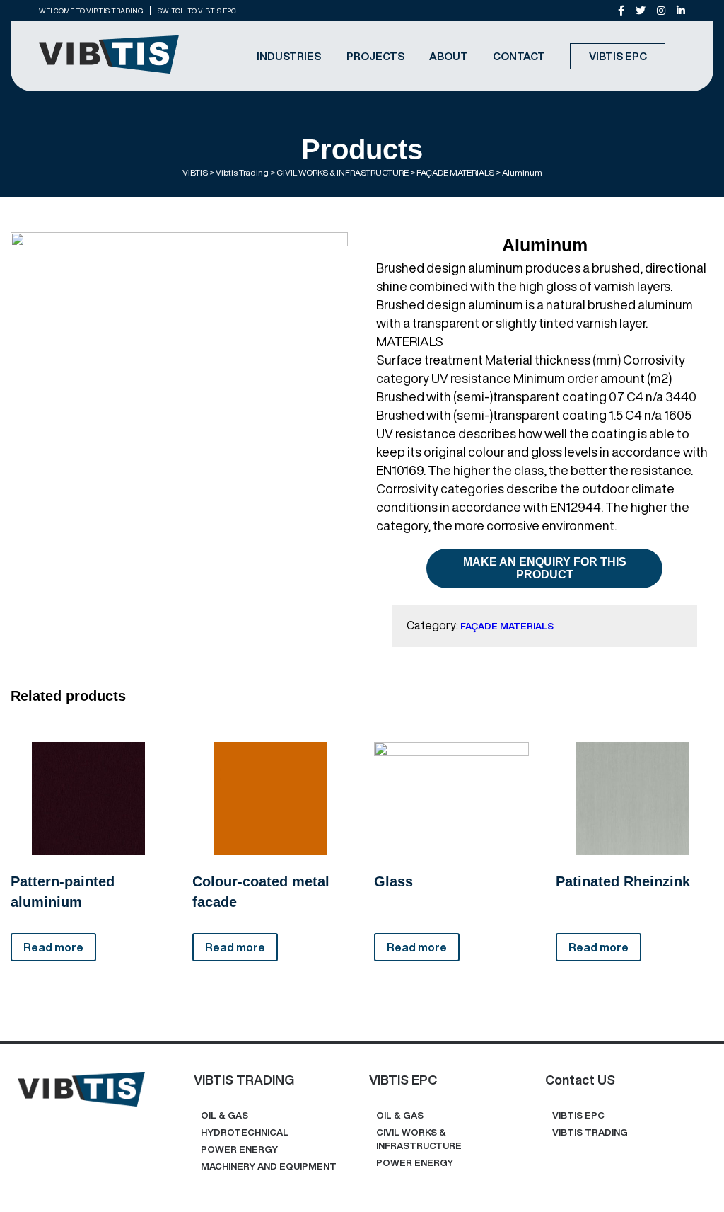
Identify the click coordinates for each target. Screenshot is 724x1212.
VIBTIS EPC (618, 56)
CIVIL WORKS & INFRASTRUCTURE (419, 1139)
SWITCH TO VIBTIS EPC (197, 10)
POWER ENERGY (239, 1149)
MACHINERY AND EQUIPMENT (269, 1166)
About (448, 56)
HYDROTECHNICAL (244, 1132)
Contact (519, 56)
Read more (53, 947)
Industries (289, 56)
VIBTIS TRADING (590, 1132)
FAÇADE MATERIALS (507, 626)
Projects (375, 56)
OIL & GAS (224, 1115)
